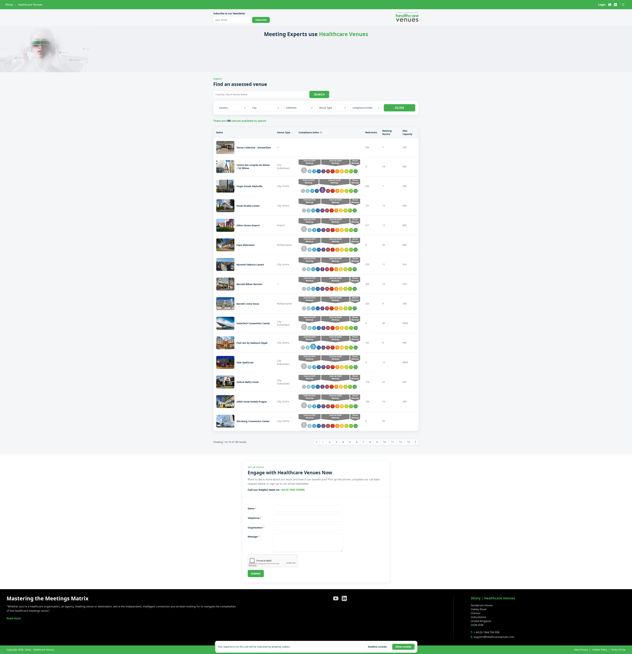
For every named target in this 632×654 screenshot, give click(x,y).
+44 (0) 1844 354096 (292, 490)
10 (384, 442)
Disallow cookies (377, 646)
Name (252, 508)
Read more (14, 618)
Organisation (256, 527)
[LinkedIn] (615, 4)
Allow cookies (403, 646)
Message (254, 536)
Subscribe (260, 19)
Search (319, 94)
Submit (256, 573)
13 (408, 442)
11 (392, 442)
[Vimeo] (609, 4)
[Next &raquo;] (415, 442)
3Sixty (9, 4)
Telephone (254, 518)
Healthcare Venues (30, 4)
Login (602, 4)
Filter (399, 108)
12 (400, 442)
